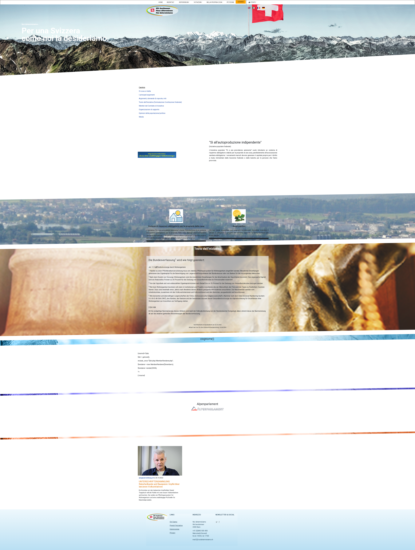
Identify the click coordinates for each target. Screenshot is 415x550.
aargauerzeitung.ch (146, 478)
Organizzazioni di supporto (149, 109)
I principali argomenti (147, 95)
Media (141, 117)
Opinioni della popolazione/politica (152, 113)
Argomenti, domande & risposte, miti (152, 98)
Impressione (174, 529)
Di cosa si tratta (145, 91)
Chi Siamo (173, 522)
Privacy (172, 533)
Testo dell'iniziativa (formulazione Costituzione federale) (160, 102)
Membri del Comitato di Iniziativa (151, 106)
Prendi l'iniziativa (176, 525)
